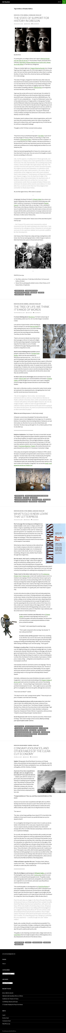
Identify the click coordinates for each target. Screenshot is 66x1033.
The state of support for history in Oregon (31, 19)
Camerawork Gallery (25, 139)
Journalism (31, 15)
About (59, 1)
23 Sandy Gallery (37, 199)
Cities (21, 15)
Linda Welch (17, 934)
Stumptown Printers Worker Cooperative (26, 734)
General (25, 15)
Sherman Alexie (34, 326)
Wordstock (31, 317)
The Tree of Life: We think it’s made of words (31, 308)
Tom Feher (41, 135)
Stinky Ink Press (45, 732)
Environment (24, 745)
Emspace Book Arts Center (31, 728)
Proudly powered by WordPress (9, 1031)
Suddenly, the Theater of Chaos (10, 998)
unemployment (19, 944)
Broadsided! (34, 497)
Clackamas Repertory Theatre (27, 446)
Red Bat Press (36, 732)
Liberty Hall (26, 576)
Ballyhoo (26, 497)
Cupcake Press (18, 728)
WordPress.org (6, 1023)
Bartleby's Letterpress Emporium (34, 726)
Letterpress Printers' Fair (21, 730)
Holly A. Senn (22, 378)
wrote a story (38, 875)
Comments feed (6, 1021)
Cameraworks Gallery (31, 290)
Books (22, 303)
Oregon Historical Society (37, 68)
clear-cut (28, 942)
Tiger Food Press (43, 734)
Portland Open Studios (21, 501)
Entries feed (5, 1018)
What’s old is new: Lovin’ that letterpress (31, 515)
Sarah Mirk (33, 292)
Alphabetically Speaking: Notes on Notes (12, 996)
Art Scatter (6, 2)
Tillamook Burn (37, 87)
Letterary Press (44, 728)
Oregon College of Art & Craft (23, 732)
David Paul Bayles (43, 886)
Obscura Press (41, 730)
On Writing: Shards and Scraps (10, 1001)
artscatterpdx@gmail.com (8, 954)
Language (32, 303)
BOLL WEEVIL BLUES (7, 993)
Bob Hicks (16, 15)
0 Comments (36, 23)
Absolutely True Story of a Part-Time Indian (37, 495)
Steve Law (41, 292)
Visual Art (38, 15)
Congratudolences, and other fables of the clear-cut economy (32, 751)
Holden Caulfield (37, 499)
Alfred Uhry (18, 497)
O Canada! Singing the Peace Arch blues (12, 1004)
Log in (3, 1015)
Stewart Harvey (19, 294)
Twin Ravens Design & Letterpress (23, 735)
